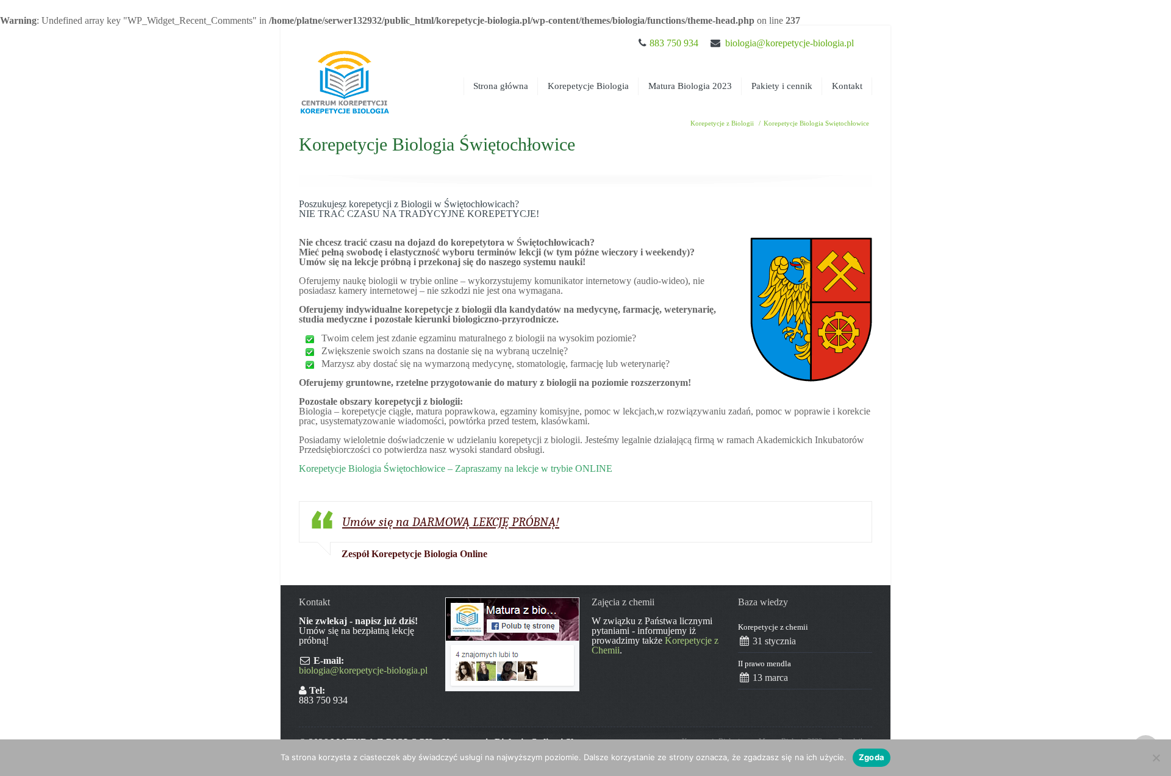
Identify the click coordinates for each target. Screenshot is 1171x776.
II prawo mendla (764, 663)
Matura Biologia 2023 (690, 86)
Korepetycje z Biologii (722, 123)
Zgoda (871, 757)
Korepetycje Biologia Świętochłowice (816, 123)
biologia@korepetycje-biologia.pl (789, 43)
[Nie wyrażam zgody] (1156, 758)
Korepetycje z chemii (773, 627)
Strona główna (500, 86)
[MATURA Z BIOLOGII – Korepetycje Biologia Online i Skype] (344, 71)
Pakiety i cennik (781, 86)
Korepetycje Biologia (588, 86)
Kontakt (847, 86)
